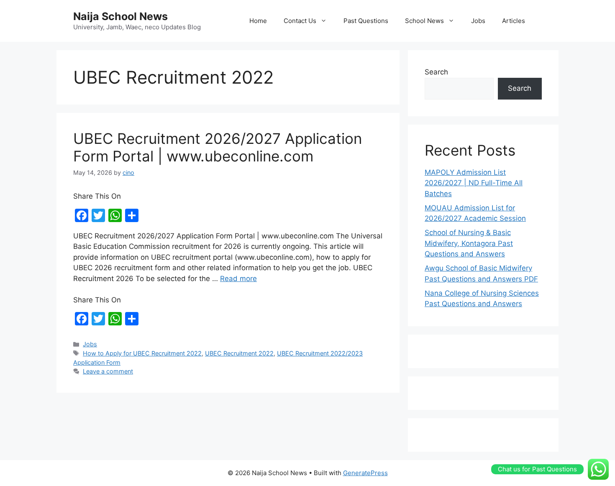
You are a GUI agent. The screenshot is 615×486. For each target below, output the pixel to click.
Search (436, 72)
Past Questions (365, 21)
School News (424, 21)
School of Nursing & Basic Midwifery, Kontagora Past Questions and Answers (469, 243)
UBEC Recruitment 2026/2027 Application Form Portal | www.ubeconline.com (217, 147)
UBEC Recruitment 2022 (239, 353)
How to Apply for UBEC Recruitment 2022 (142, 353)
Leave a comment (108, 371)
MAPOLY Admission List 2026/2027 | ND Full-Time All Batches (474, 183)
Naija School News (120, 16)
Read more (238, 278)
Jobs (478, 21)
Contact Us (300, 21)
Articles (513, 21)
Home (258, 21)
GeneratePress (365, 473)
